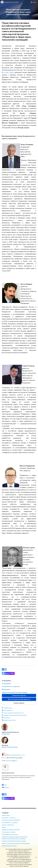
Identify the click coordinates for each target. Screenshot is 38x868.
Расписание (7, 717)
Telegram (6, 787)
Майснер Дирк (6, 734)
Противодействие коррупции (10, 834)
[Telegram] (5, 794)
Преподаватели (8, 710)
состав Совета (8, 72)
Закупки (4, 827)
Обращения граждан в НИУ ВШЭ (11, 829)
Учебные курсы (8, 708)
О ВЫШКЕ (5, 813)
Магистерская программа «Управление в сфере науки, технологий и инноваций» (18, 12)
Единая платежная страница (9, 845)
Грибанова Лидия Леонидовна (10, 747)
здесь (29, 854)
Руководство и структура (8, 817)
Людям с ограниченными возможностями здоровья (15, 843)
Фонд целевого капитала (8, 832)
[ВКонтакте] (3, 794)
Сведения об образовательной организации (14, 841)
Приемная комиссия (19, 695)
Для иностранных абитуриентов (19, 699)
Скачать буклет (19, 703)
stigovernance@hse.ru (11, 760)
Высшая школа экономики (11, 2)
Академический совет (10, 720)
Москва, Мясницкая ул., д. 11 (17, 755)
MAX (5, 785)
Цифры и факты (6, 815)
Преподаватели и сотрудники (10, 822)
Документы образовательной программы (15, 715)
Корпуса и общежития (8, 825)
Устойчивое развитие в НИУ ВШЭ (11, 820)
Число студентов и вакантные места (14, 713)
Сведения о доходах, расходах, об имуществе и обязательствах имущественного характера (15, 837)
